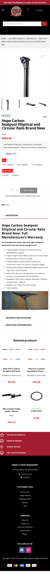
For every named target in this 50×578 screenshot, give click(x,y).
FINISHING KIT (31, 38)
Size (4, 160)
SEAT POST (43, 38)
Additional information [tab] (18, 325)
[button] (42, 56)
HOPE (45, 117)
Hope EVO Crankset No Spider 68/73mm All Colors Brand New (11, 369)
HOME (3, 38)
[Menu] (5, 9)
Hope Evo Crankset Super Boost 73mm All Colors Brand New (36, 369)
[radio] (8, 165)
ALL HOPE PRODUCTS (16, 38)
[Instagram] (28, 550)
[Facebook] (22, 550)
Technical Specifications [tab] (18, 318)
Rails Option (7, 171)
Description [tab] (12, 215)
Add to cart (29, 190)
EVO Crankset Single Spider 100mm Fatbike (11, 410)
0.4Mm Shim (36, 411)
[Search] (44, 23)
